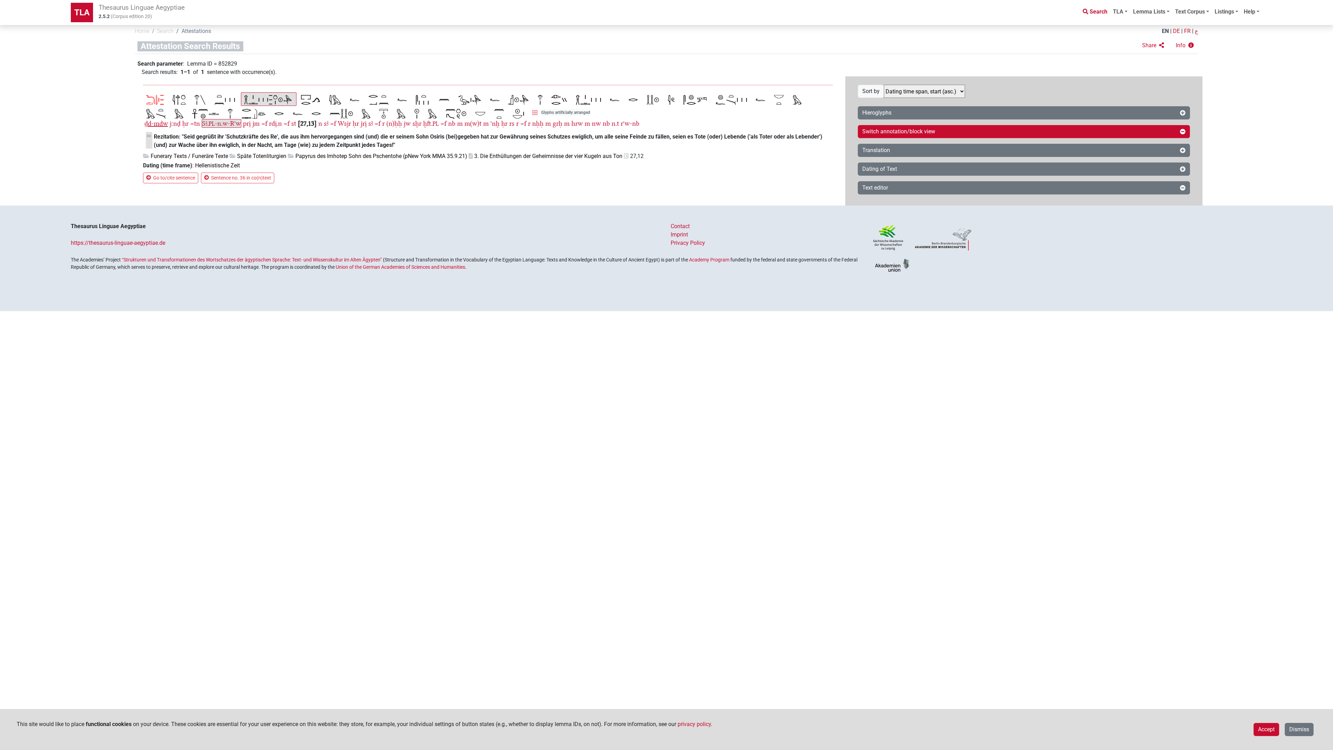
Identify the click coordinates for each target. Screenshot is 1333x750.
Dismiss (1299, 729)
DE (1176, 31)
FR (1187, 31)
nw (596, 123)
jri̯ (364, 123)
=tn (195, 123)
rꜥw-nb (630, 123)
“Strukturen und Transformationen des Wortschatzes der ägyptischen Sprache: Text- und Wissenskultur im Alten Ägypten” (252, 259)
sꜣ (326, 123)
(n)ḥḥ (394, 123)
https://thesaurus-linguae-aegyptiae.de (118, 243)
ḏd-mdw (156, 123)
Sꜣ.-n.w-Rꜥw (221, 123)
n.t (615, 123)
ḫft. (431, 123)
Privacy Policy (688, 243)
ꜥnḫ (495, 123)
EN (1165, 31)
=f (264, 123)
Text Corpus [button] (1190, 11)
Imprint (679, 234)
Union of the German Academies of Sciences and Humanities (400, 267)
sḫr (416, 123)
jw (407, 123)
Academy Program (709, 259)
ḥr (185, 123)
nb (451, 123)
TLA (82, 12)
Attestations (196, 31)
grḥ (557, 123)
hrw (577, 123)
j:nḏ (175, 123)
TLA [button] (1118, 11)
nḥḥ (538, 123)
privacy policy (694, 724)
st (293, 123)
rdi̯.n (275, 123)
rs (511, 123)
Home (142, 31)
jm (256, 123)
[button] (1153, 45)
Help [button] (1249, 11)
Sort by (871, 91)
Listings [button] (1224, 11)
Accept (1266, 729)
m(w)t (472, 123)
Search (165, 31)
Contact (680, 226)
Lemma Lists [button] (1149, 11)
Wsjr (344, 123)
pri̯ (247, 123)
